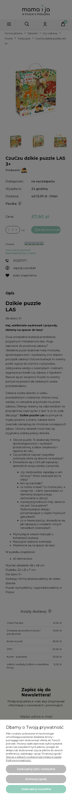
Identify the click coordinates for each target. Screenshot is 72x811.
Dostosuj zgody (36, 779)
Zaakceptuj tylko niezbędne (36, 769)
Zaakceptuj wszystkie (36, 789)
